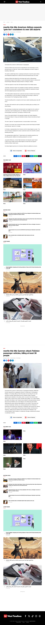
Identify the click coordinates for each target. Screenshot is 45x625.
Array (24, 174)
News (4, 348)
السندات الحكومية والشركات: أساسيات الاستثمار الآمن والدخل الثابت (18, 321)
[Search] (40, 2)
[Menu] (4, 2)
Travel (4, 24)
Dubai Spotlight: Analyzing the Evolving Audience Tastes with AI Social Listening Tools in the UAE (23, 268)
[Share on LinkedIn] (11, 34)
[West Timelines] (22, 2)
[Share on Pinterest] (8, 34)
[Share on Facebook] (4, 34)
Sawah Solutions (32, 621)
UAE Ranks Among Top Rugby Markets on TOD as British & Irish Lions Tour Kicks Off (11, 175)
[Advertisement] (22, 12)
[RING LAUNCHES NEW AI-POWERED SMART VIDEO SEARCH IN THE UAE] (5, 236)
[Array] (32, 168)
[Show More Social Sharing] (15, 34)
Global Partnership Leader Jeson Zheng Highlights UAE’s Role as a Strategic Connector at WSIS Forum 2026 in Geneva (24, 225)
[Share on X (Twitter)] (6, 34)
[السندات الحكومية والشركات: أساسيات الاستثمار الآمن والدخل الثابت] (22, 309)
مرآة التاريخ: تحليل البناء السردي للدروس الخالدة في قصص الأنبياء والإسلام (19, 294)
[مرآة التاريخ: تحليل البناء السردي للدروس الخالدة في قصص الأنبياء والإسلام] (22, 282)
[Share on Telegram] (13, 34)
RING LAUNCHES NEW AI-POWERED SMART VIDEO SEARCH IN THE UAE (21, 235)
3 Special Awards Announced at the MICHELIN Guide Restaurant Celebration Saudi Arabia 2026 (24, 230)
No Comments (13, 32)
